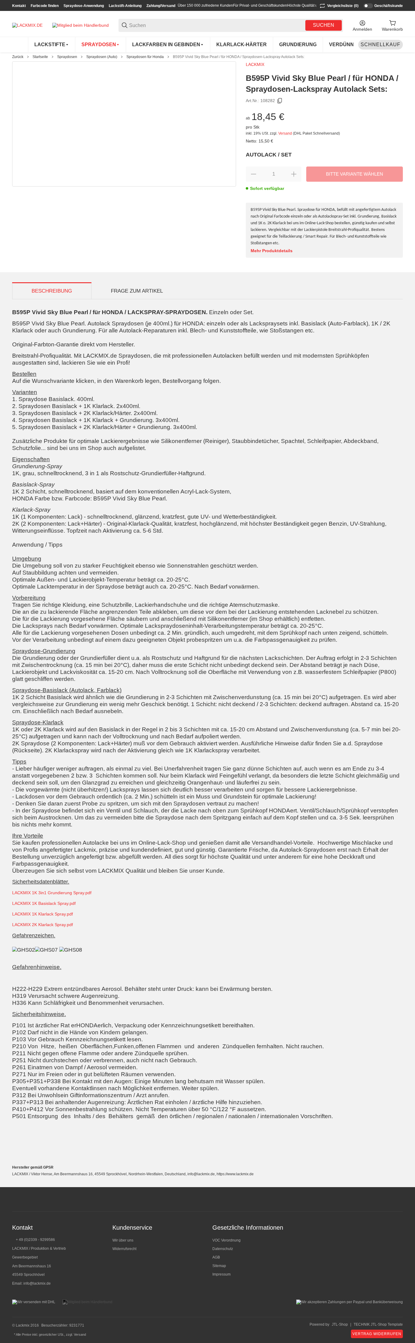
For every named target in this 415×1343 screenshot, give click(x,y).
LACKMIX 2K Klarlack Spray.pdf (42, 924)
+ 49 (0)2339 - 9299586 (35, 1240)
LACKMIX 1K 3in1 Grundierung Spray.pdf (51, 892)
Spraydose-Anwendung (83, 6)
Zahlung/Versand (160, 6)
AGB (216, 1257)
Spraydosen (67, 57)
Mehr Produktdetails (272, 250)
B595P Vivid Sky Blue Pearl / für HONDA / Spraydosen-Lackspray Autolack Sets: (238, 57)
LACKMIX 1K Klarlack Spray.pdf (42, 914)
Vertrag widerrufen (376, 1334)
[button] (398, 1199)
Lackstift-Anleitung (125, 6)
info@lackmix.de (37, 1283)
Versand (285, 133)
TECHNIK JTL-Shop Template (378, 1324)
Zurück (17, 57)
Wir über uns (122, 1240)
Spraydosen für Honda (145, 57)
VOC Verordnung (226, 1240)
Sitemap (219, 1266)
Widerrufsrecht (124, 1249)
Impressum (221, 1274)
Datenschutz (222, 1249)
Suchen (323, 25)
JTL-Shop (340, 1324)
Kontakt (19, 6)
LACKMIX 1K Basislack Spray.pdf (44, 903)
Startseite (40, 57)
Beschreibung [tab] (52, 291)
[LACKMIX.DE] (27, 24)
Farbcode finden (45, 6)
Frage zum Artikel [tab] (137, 291)
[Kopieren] (279, 101)
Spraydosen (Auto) (101, 57)
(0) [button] (342, 6)
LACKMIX (255, 64)
